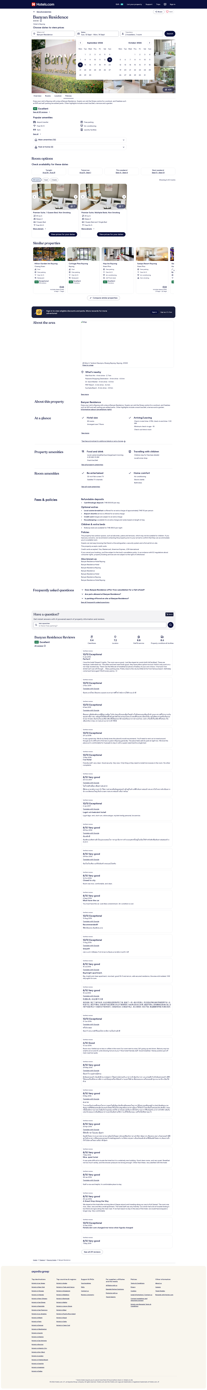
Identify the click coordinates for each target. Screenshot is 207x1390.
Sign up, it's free (166, 312)
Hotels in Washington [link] (39, 1329)
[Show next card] (174, 270)
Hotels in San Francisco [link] (39, 1310)
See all (35, 134)
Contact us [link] (85, 1291)
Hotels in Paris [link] (36, 1321)
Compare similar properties (105, 298)
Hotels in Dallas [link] (37, 1371)
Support (149, 4)
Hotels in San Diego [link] (38, 1302)
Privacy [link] (133, 1287)
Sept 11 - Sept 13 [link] (158, 172)
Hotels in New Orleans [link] (39, 1298)
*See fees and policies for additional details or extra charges (102, 441)
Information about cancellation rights (96, 409)
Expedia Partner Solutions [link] (115, 1289)
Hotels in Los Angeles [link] (39, 1314)
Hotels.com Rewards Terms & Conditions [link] (141, 1305)
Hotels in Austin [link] (37, 1333)
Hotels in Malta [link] (61, 1302)
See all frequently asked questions (95, 602)
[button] (85, 54)
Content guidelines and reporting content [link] (139, 1299)
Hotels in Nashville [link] (38, 1306)
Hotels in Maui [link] (61, 1310)
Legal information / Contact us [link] (141, 1295)
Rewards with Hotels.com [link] (164, 1295)
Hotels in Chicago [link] (38, 1291)
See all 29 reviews (40, 112)
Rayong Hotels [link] (51, 1260)
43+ (170, 89)
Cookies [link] (133, 1291)
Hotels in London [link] (37, 1356)
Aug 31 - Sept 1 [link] (85, 172)
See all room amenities (90, 487)
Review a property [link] (87, 1295)
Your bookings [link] (86, 1283)
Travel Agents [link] (111, 1297)
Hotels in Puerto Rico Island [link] (65, 1314)
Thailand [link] (42, 1260)
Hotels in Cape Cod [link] (63, 1325)
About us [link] (158, 1283)
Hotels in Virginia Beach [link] (40, 1360)
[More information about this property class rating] (40, 21)
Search (170, 34)
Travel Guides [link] (160, 1291)
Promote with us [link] (112, 1293)
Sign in (172, 4)
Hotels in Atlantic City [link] (39, 1348)
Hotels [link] (35, 1260)
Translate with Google (91, 689)
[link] (169, 12)
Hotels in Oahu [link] (61, 1321)
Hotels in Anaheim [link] (38, 1367)
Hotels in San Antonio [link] (39, 1340)
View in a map (87, 365)
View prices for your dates (63, 234)
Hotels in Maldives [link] (62, 1295)
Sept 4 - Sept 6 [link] (122, 172)
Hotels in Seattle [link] (38, 1363)
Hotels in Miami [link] (37, 1318)
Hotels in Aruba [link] (61, 1283)
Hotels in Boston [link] (37, 1344)
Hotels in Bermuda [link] (62, 1298)
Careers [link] (158, 1287)
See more (85, 394)
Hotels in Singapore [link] (63, 1291)
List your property (134, 4)
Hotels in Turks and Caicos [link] (65, 1287)
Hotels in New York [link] (38, 1287)
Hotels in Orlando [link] (38, 1295)
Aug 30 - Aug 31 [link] (49, 172)
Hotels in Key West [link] (38, 1352)
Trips (158, 4)
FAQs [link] (83, 1287)
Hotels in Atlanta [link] (37, 1337)
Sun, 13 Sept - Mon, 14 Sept (93, 34)
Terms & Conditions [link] (137, 1283)
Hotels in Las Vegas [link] (38, 1283)
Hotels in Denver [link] (37, 1325)
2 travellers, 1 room (133, 34)
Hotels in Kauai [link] (61, 1318)
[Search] (170, 625)
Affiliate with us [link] (111, 1285)
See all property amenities (92, 465)
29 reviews (38, 646)
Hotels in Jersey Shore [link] (64, 1306)
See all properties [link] (44, 12)
